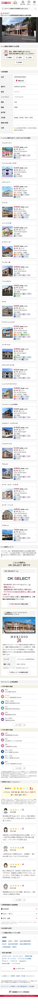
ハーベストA (16, 963)
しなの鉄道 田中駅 (20, 128)
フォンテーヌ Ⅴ (18, 956)
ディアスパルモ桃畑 (24, 958)
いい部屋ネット (5, 976)
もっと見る (18, 899)
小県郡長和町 (6, 947)
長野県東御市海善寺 (20, 77)
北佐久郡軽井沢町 (25, 944)
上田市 (30, 57)
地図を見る (21, 80)
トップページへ (20, 968)
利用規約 (12, 986)
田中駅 (20, 62)
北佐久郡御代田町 (25, 941)
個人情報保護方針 (22, 986)
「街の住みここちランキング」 (20, 799)
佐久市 (4, 944)
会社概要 (31, 986)
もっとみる (18, 724)
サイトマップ (4, 986)
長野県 (4, 937)
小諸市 (20, 57)
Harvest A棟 (6, 963)
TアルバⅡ (14, 961)
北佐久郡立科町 (13, 944)
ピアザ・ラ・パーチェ (9, 958)
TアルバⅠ (5, 961)
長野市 (14, 947)
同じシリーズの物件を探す (19, 672)
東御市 (10, 57)
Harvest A (22, 961)
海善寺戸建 (28, 956)
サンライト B (6, 956)
